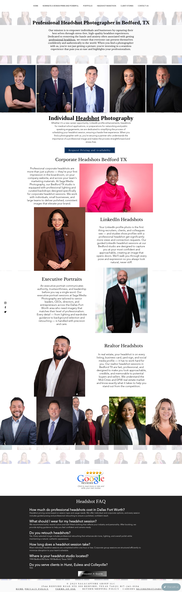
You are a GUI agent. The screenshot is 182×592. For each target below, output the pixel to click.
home (20, 589)
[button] (88, 6)
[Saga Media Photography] (5, 302)
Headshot (87, 118)
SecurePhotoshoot (151, 589)
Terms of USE (65, 589)
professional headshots (62, 39)
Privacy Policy (37, 589)
